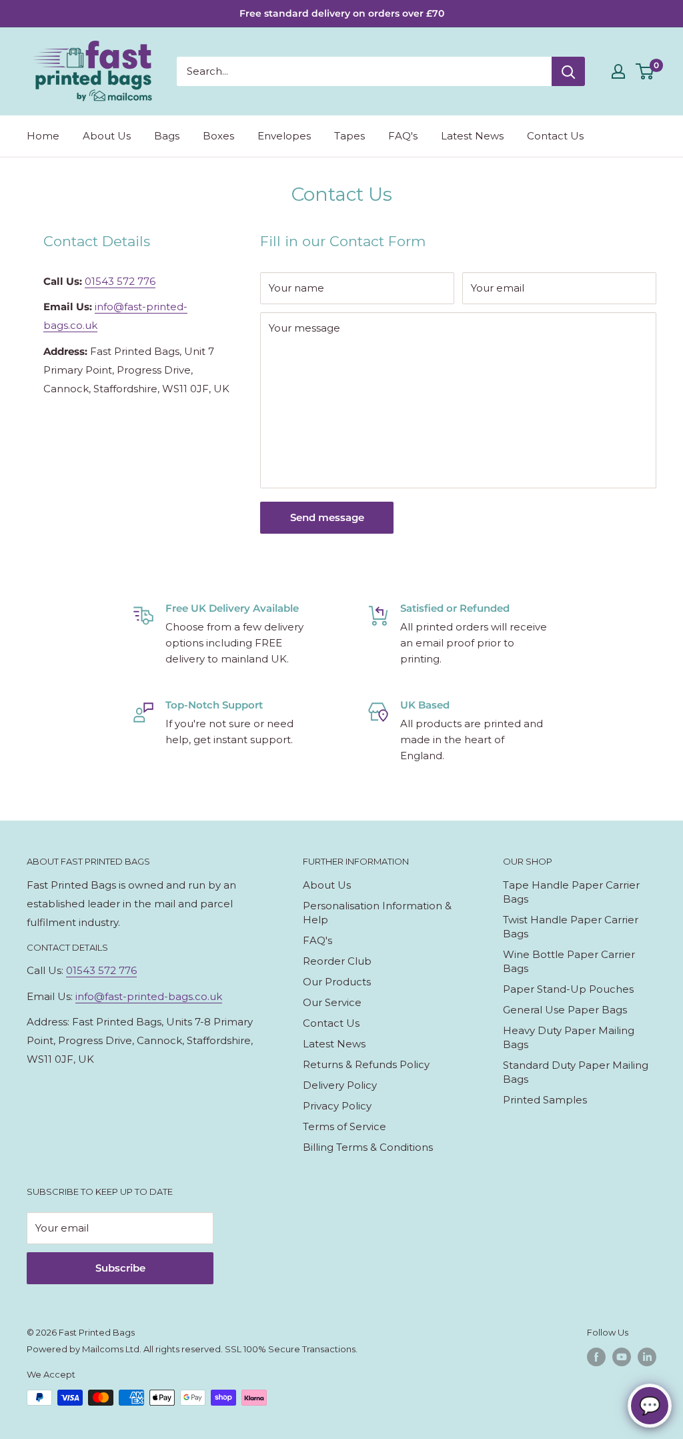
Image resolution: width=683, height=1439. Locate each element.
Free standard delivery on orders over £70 (341, 13)
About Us (107, 135)
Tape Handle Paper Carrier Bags (571, 892)
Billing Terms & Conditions (368, 1147)
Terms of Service (344, 1126)
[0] (645, 71)
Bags (166, 135)
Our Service (332, 1002)
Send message (327, 517)
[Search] (568, 71)
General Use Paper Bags (565, 1009)
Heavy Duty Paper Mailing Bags (568, 1037)
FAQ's (403, 135)
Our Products (337, 981)
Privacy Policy (337, 1105)
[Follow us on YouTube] (621, 1357)
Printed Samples (545, 1099)
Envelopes (284, 135)
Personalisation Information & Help (377, 912)
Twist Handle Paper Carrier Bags (570, 926)
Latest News (472, 135)
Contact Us (555, 135)
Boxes (218, 135)
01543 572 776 (120, 281)
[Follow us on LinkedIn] (647, 1357)
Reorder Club (337, 961)
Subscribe (120, 1268)
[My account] (618, 71)
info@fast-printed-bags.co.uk (148, 996)
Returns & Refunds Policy (366, 1064)
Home (43, 135)
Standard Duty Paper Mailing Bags (575, 1072)
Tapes (349, 135)
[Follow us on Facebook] (596, 1357)
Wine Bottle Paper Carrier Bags (569, 961)
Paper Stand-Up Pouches (568, 989)
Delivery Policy (340, 1085)
